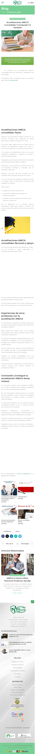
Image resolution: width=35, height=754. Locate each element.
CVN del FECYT (22, 496)
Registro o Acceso (17, 661)
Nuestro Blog (17, 667)
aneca (17, 531)
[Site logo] (17, 2)
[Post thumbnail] (4, 636)
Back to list (17, 543)
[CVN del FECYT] (26, 487)
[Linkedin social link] (11, 536)
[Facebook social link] (3, 536)
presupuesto (14, 80)
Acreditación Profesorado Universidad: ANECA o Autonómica (9, 498)
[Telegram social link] (20, 536)
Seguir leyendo (17, 593)
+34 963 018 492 (22, 621)
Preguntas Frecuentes (17, 671)
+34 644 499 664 (21, 624)
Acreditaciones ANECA (13, 12)
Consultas (17, 674)
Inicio (3, 12)
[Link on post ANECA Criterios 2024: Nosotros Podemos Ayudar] (17, 564)
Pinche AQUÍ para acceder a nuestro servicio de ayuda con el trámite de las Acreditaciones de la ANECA (17, 61)
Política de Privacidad (17, 690)
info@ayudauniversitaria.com (19, 626)
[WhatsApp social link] (15, 536)
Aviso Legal (17, 687)
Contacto (18, 677)
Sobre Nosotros (17, 685)
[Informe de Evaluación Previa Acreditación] (9, 511)
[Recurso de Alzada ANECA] (26, 511)
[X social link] (7, 536)
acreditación (7, 531)
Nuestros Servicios (17, 664)
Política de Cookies (17, 692)
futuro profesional (24, 473)
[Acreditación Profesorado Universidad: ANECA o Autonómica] (9, 487)
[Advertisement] (17, 108)
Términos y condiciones (17, 695)
